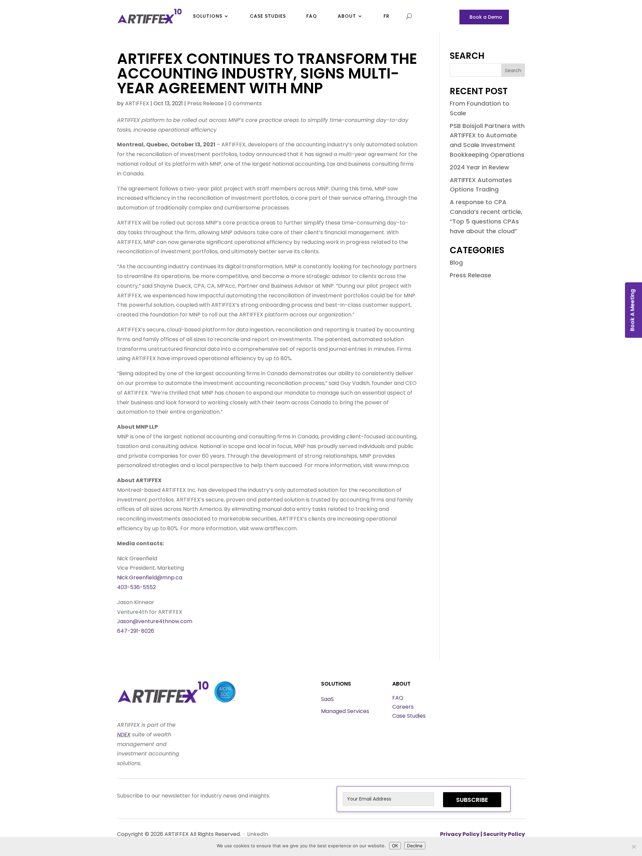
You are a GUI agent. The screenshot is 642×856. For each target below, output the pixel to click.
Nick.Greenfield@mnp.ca (149, 577)
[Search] (407, 16)
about (401, 684)
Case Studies (268, 16)
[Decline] (633, 846)
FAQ (311, 16)
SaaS (327, 699)
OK (395, 845)
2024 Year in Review (479, 167)
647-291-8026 (135, 631)
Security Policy (504, 834)
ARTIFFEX (137, 103)
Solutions (207, 16)
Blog (456, 262)
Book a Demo (485, 17)
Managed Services (345, 711)
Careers (403, 707)
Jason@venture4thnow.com (154, 621)
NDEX (123, 734)
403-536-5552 (136, 587)
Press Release (205, 103)
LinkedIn (257, 834)
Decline (415, 845)
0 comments (245, 103)
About (347, 16)
